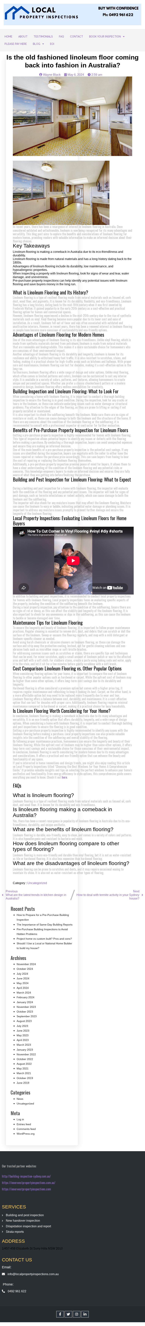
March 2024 (24, 992)
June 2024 (23, 978)
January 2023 (25, 1049)
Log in (20, 1119)
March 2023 (24, 1044)
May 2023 (23, 1035)
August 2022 (24, 1063)
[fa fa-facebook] (60, 1314)
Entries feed (24, 1124)
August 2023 (24, 1021)
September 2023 (27, 1016)
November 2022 (26, 1054)
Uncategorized (37, 883)
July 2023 (22, 1025)
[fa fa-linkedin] (85, 1314)
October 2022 (25, 1059)
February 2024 (25, 997)
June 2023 (23, 1030)
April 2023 (23, 1040)
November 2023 (26, 1006)
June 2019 (23, 1082)
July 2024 (22, 973)
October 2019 (25, 1078)
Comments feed (26, 1128)
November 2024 (26, 964)
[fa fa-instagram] (76, 1314)
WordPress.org (26, 1133)
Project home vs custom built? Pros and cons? (44, 938)
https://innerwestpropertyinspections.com (26, 1189)
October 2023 (25, 1011)
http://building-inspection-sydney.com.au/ (26, 1176)
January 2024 (25, 1002)
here (64, 777)
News (20, 1098)
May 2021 (23, 1068)
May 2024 (23, 983)
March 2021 (24, 1073)
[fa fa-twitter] (68, 1314)
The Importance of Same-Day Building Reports (44, 924)
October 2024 (25, 968)
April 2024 (23, 987)
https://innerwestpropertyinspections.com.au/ (28, 1182)
